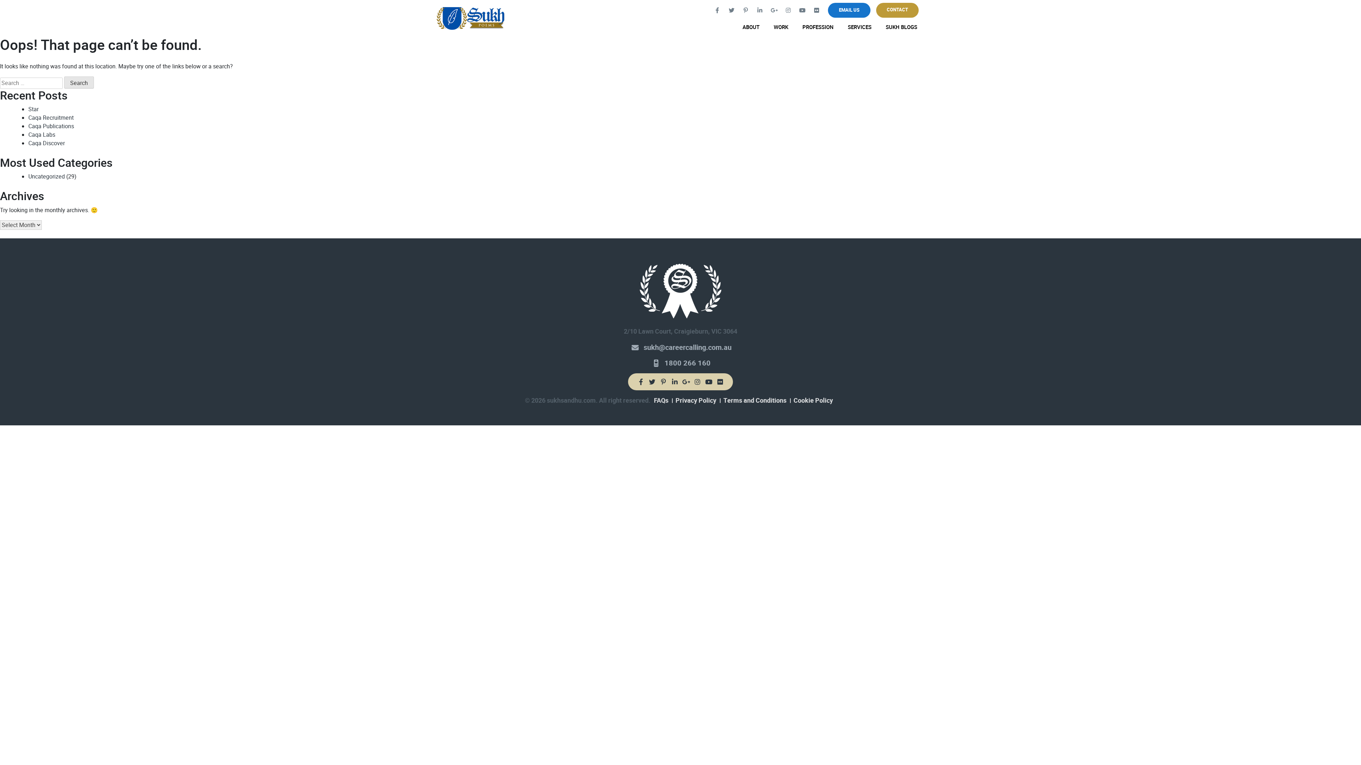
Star (33, 109)
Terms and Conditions (754, 400)
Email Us (849, 10)
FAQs (661, 400)
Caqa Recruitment (51, 118)
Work (781, 27)
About (751, 27)
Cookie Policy (813, 400)
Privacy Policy (696, 400)
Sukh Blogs (901, 27)
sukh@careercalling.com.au (688, 347)
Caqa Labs (41, 135)
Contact (897, 9)
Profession (818, 27)
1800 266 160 (688, 363)
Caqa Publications (51, 126)
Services (860, 27)
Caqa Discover (46, 143)
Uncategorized (46, 176)
